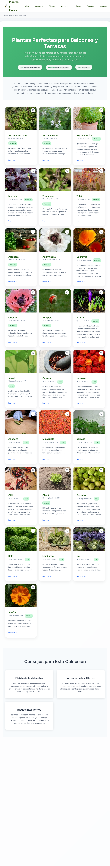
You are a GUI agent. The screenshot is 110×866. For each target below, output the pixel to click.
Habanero (81, 378)
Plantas (52, 6)
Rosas (78, 6)
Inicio (27, 6)
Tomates (90, 6)
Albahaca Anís (50, 135)
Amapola (46, 265)
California (81, 256)
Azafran (95, 321)
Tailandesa (48, 196)
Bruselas (81, 495)
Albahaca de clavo (18, 135)
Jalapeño (13, 439)
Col (96, 499)
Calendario (65, 6)
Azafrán (80, 317)
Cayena (46, 378)
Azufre (12, 612)
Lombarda (47, 556)
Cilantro (46, 495)
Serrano (80, 439)
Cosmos (28, 615)
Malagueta (48, 439)
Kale (10, 556)
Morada (12, 196)
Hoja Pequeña (84, 135)
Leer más (11, 160)
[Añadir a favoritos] (33, 110)
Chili (60, 381)
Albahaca (13, 143)
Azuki (11, 378)
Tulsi (79, 196)
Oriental (12, 317)
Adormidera (49, 256)
